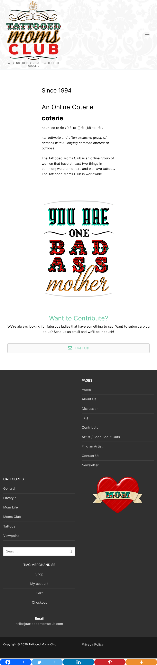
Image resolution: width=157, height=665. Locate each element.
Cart (39, 593)
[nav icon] (147, 34)
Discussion (90, 409)
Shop (39, 574)
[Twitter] (17, 382)
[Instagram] (26, 382)
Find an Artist (92, 446)
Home (86, 390)
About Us (89, 399)
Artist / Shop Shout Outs (101, 437)
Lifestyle (9, 498)
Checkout (39, 602)
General (9, 488)
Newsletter (90, 465)
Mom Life (10, 507)
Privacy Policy (93, 644)
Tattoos (9, 526)
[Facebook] (8, 382)
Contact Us (90, 456)
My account (39, 584)
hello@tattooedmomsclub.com (39, 624)
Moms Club (12, 517)
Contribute (90, 427)
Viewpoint (11, 536)
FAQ (85, 418)
